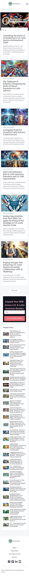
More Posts (14, 290)
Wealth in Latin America (8, 78)
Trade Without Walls (8, 570)
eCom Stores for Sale (14, 554)
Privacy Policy (14, 551)
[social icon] (9, 562)
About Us (14, 557)
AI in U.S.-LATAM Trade (8, 169)
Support (14, 547)
